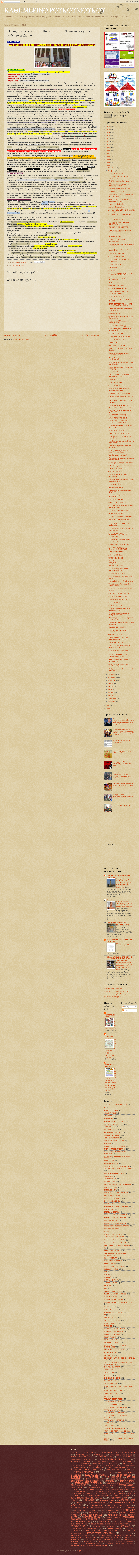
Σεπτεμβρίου (112, 677)
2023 (108, 135)
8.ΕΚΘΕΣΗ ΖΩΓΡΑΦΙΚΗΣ (116, 499)
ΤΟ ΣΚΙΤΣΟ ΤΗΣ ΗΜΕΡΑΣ (112, 1404)
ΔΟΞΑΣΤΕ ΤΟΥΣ (109, 1182)
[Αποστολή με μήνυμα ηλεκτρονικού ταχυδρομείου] (35, 262)
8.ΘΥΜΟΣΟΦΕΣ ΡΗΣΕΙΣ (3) (117, 627)
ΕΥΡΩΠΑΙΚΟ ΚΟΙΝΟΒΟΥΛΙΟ (113, 1229)
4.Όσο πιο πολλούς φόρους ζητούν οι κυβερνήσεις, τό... (119, 609)
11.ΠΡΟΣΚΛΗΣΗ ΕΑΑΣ (115, 555)
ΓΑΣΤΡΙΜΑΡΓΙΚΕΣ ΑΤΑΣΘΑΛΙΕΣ (114, 1149)
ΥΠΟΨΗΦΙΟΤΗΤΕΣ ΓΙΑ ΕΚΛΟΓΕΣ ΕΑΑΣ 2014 (119, 1434)
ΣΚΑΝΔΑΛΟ (108, 1375)
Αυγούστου (112, 680)
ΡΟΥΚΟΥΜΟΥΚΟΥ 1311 (115, 219)
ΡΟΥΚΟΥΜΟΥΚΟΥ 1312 (116, 173)
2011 (108, 705)
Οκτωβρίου (111, 674)
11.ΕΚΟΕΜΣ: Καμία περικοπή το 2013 (120, 510)
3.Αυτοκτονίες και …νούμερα (117, 345)
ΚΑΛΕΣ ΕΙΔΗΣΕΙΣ (110, 1263)
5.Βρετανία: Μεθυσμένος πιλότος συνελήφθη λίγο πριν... (118, 354)
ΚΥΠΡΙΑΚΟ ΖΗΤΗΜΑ (111, 1280)
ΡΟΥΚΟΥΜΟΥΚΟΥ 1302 (116, 602)
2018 (108, 150)
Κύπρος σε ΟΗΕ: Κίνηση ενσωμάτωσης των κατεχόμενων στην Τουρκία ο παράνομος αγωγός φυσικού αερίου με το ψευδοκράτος (124, 883)
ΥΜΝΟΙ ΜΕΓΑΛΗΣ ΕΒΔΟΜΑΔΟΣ (115, 1428)
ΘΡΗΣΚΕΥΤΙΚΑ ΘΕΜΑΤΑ (112, 1251)
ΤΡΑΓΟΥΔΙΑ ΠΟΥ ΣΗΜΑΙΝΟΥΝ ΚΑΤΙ (116, 1407)
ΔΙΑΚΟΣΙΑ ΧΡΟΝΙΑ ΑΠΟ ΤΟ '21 (114, 1173)
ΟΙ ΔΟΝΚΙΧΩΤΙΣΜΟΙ (110, 1318)
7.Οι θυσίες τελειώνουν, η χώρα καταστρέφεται (118, 278)
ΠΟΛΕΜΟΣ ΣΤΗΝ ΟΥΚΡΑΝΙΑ (113, 1331)
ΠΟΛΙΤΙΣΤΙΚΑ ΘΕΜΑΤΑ (111, 1340)
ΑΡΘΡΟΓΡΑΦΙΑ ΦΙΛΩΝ (111, 1135)
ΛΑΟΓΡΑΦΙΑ (108, 1285)
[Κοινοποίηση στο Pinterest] (43, 262)
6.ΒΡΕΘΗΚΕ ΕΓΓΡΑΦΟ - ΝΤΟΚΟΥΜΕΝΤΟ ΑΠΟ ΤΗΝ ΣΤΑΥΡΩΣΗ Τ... (117, 534)
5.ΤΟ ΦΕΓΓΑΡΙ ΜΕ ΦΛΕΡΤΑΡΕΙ (118, 227)
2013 (108, 165)
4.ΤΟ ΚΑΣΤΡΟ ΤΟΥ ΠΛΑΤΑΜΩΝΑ (119, 393)
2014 (108, 162)
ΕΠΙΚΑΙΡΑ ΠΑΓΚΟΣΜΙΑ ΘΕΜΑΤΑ (115, 1223)
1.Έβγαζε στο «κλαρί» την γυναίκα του (120, 516)
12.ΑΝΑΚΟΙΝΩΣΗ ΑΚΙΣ (115, 382)
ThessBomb (111, 900)
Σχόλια (126, 1010)
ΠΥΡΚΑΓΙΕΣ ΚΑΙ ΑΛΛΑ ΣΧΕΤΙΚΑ (115, 1350)
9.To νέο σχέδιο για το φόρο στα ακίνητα (120, 463)
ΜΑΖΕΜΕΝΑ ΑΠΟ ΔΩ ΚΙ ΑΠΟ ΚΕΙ (115, 1294)
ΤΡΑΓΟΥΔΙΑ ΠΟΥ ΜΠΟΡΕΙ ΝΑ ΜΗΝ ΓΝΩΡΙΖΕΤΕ (102, 1539)
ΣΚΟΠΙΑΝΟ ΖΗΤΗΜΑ (111, 1383)
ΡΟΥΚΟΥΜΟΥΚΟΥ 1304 (116, 513)
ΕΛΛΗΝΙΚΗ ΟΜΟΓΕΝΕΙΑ (112, 1201)
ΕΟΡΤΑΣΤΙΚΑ (108, 1209)
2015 (108, 159)
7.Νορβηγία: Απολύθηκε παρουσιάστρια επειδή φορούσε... (120, 321)
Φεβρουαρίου (112, 698)
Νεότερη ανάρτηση (12, 335)
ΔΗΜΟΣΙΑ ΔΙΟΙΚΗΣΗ (111, 1163)
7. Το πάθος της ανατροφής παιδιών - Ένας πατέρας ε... (119, 540)
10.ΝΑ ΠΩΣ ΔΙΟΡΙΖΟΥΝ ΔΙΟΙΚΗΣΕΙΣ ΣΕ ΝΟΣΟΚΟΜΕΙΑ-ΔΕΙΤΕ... (121, 375)
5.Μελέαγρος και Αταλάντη (116, 487)
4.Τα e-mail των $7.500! (115, 484)
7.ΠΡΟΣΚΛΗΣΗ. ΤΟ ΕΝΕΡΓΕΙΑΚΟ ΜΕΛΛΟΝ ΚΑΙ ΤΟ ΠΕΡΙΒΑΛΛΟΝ (119, 406)
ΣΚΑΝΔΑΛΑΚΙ (108, 1370)
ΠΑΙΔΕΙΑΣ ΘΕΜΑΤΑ (110, 1323)
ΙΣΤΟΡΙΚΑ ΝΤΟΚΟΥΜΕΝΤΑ (113, 1261)
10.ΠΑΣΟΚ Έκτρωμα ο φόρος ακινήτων (120, 466)
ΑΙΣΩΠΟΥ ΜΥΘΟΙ (110, 1113)
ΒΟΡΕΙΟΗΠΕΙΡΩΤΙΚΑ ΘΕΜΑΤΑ (114, 1146)
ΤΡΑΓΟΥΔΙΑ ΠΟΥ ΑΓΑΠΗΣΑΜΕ (114, 1413)
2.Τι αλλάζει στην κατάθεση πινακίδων (120, 181)
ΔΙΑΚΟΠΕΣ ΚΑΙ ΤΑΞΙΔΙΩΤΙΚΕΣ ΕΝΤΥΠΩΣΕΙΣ (119, 1169)
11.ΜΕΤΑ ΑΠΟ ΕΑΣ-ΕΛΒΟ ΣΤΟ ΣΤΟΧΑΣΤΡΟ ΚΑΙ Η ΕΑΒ (118, 292)
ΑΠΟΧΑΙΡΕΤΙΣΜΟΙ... (111, 1130)
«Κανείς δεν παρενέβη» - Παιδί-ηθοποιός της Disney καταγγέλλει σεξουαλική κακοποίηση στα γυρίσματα (124, 904)
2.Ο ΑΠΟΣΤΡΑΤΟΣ (114, 342)
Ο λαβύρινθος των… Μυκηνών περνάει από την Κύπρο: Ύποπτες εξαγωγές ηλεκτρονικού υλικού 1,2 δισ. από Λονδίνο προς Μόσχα (124, 965)
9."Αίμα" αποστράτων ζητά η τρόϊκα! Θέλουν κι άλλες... (119, 329)
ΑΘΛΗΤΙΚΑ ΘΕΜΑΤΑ (111, 1110)
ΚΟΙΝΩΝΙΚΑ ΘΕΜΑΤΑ (111, 1269)
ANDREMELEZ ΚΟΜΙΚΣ (110, 1016)
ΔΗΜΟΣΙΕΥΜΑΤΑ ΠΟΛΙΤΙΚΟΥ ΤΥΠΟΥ (116, 1166)
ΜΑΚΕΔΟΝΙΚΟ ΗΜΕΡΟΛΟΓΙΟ (114, 1299)
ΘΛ (105, 1248)
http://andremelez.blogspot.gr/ (113, 988)
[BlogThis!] (37, 262)
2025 (108, 129)
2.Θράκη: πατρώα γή (114, 264)
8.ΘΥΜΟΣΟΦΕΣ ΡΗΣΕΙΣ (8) (117, 326)
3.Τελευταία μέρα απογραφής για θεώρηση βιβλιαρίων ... (118, 184)
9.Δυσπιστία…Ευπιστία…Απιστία (118, 593)
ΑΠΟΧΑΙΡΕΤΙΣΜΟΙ (110, 1127)
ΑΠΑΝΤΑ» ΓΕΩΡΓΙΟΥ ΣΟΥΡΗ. (114, 1124)
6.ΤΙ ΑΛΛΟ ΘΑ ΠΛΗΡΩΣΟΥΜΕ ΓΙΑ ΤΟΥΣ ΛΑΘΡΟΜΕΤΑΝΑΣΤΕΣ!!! (121, 274)
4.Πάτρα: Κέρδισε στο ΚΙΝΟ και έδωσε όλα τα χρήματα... (120, 524)
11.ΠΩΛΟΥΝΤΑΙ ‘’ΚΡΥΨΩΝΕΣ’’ (118, 599)
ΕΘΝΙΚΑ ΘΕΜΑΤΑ (110, 1190)
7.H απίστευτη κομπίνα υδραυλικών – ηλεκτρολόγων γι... (120, 660)
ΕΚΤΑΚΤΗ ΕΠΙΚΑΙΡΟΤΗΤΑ (113, 1195)
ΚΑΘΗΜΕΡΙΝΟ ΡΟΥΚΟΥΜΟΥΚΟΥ (55, 10)
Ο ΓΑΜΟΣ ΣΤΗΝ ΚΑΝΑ (123, 924)
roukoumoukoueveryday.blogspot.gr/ (115, 994)
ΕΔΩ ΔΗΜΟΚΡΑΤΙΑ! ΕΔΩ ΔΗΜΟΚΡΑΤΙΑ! (117, 1184)
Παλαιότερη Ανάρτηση (90, 335)
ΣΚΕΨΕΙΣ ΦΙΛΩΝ (110, 1381)
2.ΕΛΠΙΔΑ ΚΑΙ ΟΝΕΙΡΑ (115, 565)
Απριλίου (111, 692)
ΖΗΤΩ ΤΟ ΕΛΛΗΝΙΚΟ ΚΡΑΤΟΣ (114, 1237)
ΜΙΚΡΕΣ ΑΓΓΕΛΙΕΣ (110, 1307)
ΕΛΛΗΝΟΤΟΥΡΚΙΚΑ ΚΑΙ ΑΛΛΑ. (114, 1204)
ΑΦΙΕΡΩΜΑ (108, 1143)
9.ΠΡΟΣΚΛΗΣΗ (113, 372)
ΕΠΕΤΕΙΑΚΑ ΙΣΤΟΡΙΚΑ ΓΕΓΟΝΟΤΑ (115, 1215)
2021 (108, 141)
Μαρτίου (111, 695)
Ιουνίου (110, 686)
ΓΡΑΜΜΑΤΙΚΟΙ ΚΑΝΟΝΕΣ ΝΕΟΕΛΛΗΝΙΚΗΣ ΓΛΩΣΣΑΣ (119, 1466)
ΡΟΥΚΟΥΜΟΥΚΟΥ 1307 (116, 385)
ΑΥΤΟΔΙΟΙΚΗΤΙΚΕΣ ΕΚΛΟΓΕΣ (114, 1141)
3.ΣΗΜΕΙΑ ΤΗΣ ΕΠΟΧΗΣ (116, 605)
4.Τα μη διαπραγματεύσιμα (116, 573)
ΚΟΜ (106, 1272)
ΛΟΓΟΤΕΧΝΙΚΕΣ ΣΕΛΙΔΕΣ (113, 1291)
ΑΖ (105, 1107)
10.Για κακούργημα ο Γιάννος (117, 207)
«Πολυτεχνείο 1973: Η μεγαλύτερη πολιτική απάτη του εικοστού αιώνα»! (123, 796)
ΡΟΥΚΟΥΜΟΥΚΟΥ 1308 (116, 339)
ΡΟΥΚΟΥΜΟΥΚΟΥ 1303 (116, 558)
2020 (108, 144)
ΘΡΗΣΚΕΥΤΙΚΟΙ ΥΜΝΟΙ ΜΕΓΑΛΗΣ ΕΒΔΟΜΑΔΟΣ (110, 1493)
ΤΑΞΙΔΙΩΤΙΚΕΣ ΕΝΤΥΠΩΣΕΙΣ (113, 1399)
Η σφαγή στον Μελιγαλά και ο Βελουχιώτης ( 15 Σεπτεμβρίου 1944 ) (122, 763)
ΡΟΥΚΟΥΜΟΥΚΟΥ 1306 (116, 430)
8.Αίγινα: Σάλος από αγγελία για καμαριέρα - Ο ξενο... (118, 200)
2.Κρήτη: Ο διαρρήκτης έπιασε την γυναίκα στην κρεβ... (118, 520)
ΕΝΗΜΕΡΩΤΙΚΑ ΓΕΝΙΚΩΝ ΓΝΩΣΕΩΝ (116, 1206)
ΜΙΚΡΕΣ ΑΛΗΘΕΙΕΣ (110, 1309)
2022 (108, 138)
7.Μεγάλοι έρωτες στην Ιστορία (117, 455)
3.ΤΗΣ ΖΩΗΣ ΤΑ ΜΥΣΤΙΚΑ (116, 642)
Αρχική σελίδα (51, 335)
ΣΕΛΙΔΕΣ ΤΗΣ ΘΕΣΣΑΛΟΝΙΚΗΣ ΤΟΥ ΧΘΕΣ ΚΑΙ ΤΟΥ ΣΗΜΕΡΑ (110, 1524)
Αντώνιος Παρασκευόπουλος (116, 922)
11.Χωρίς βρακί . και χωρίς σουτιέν (119, 336)
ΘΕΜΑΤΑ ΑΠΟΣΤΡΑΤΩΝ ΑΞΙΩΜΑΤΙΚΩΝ (117, 1245)
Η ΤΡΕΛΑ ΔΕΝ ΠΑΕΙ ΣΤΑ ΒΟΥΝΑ (115, 1240)
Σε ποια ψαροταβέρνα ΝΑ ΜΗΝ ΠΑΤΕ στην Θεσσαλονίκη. (123, 752)
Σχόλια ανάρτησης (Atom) (21, 339)
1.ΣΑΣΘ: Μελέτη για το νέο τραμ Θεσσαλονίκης (118, 475)
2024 (108, 132)
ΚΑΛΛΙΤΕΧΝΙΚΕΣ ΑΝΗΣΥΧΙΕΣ (114, 1266)
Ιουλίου (110, 683)
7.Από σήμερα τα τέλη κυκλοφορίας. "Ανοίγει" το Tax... (119, 584)
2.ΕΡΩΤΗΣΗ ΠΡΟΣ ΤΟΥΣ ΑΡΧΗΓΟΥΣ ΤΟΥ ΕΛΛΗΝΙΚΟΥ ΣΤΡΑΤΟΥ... (120, 304)
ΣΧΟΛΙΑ (107, 1396)
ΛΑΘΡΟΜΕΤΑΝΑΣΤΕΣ (111, 1283)
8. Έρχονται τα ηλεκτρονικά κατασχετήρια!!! (116, 240)
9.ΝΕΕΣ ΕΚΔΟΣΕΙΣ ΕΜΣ (116, 285)
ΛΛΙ (105, 1288)
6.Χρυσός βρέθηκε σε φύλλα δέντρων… (120, 581)
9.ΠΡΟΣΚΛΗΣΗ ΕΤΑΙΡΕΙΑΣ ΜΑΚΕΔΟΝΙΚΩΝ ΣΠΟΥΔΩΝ (117, 548)
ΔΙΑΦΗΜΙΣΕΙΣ (108, 1176)
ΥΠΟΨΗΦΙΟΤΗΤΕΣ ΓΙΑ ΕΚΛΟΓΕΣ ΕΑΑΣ (117, 1431)
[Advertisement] (115, 828)
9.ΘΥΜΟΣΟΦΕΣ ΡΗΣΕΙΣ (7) (117, 415)
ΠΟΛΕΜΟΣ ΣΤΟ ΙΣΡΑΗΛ (112, 1334)
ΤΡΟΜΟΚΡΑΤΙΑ (109, 1423)
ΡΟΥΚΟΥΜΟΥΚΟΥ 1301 (116, 635)
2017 (108, 153)
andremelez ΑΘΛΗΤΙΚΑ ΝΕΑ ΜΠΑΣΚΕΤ (117, 991)
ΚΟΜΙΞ (106, 1274)
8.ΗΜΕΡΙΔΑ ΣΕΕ (113, 282)
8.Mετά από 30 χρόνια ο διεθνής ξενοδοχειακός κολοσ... (118, 665)
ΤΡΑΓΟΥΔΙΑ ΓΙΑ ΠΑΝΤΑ (112, 1410)
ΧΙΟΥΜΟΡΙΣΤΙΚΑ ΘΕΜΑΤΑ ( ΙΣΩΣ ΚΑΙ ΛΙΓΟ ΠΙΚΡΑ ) (90, 1545)
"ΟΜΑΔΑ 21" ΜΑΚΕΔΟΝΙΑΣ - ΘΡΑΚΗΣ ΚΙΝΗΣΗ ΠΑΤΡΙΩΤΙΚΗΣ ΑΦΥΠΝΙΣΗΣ (119, 958)
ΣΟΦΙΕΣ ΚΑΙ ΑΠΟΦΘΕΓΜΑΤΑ (113, 1391)
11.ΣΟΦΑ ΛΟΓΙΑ (113, 379)
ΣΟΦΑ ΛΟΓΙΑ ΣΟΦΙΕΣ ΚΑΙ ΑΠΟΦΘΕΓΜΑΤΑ (118, 1386)
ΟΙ (105, 1315)
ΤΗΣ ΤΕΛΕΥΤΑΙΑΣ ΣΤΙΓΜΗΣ (113, 1402)
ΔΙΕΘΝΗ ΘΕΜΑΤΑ (110, 1179)
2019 (108, 147)
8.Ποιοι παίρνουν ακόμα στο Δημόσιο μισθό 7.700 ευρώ (119, 411)
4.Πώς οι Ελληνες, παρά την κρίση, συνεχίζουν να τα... (119, 646)
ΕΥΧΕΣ (106, 1231)
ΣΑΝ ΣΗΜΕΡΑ (108, 1355)
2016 (108, 156)
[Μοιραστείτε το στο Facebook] (41, 262)
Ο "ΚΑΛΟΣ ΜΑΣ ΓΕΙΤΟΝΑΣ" (113, 1312)
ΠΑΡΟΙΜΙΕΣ (108, 1326)
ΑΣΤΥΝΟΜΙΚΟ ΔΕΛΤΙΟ (111, 1138)
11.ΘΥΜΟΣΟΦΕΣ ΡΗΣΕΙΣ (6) (117, 469)
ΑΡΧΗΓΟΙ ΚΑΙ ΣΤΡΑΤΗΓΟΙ (121, 805)
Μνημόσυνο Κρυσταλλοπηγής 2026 (123, 944)
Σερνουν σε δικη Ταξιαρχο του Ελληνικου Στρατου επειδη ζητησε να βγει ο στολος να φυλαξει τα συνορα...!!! (123, 721)
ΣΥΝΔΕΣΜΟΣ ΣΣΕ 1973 (109, 1037)
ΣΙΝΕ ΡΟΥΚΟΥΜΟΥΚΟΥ (112, 1367)
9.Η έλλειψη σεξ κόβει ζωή (116, 204)
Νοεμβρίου (111, 171)
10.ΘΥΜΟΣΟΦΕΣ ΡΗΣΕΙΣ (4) (117, 552)
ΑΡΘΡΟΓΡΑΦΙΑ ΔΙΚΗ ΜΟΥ (113, 1132)
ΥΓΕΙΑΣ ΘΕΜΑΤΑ (110, 1425)
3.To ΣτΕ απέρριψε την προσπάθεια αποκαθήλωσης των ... (119, 569)
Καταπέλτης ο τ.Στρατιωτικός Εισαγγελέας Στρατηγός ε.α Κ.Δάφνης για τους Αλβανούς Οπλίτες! (122, 775)
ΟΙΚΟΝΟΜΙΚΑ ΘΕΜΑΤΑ (112, 1320)
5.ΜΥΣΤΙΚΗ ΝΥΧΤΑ (114, 313)
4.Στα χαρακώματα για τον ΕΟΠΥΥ (119, 188)
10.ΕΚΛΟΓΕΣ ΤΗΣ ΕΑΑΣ (116, 333)
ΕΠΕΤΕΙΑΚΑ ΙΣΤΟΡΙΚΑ (111, 1212)
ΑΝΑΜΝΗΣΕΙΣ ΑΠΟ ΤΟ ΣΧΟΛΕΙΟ (115, 1121)
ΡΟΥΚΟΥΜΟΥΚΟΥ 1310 (116, 256)
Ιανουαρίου (112, 701)
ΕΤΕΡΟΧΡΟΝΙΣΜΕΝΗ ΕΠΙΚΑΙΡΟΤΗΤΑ (116, 1226)
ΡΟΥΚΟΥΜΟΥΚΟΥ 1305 (116, 472)
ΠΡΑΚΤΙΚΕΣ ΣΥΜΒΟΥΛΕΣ (112, 1342)
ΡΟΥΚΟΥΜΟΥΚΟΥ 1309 (116, 296)
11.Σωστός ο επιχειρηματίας (116, 253)
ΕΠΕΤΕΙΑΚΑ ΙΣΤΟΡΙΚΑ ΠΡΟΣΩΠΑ (115, 1217)
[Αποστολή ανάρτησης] (31, 262)
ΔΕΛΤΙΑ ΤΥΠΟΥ (109, 1160)
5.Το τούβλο (111, 270)
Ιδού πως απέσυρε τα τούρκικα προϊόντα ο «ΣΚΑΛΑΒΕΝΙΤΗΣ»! (123, 784)
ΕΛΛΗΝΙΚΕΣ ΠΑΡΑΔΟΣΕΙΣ (113, 1198)
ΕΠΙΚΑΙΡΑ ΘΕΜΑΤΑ (18, 265)
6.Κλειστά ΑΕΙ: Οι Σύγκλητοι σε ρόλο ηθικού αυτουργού (119, 231)
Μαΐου (110, 689)
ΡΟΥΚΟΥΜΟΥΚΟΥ (110, 1352)
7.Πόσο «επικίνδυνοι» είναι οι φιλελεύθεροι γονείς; (117, 235)
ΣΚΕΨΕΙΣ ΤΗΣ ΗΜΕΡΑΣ (112, 1378)
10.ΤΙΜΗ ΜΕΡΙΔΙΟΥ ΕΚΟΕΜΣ (117, 418)
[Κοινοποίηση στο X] (39, 262)
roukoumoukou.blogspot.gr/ (112, 997)
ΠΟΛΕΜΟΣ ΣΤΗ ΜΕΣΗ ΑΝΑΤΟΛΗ (115, 1329)
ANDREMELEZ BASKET (110, 1065)
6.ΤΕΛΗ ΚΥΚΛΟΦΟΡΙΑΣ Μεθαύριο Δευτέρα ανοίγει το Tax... (119, 655)
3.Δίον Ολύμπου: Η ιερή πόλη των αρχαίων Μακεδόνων (118, 389)
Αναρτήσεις (127, 1007)
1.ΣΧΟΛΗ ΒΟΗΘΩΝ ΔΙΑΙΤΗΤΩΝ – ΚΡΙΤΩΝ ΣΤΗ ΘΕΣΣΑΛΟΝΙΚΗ (119, 638)
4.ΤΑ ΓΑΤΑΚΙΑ (112, 267)
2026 (108, 126)
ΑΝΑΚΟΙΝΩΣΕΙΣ (109, 1116)
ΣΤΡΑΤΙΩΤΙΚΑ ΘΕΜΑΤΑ (112, 1393)
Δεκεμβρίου (112, 168)
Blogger (78, 1551)
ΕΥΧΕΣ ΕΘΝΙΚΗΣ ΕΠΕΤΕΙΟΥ (113, 1234)
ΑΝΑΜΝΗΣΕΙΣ (108, 1118)
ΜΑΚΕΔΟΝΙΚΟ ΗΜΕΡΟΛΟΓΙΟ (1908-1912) (118, 1302)
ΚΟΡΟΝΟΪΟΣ (108, 1277)
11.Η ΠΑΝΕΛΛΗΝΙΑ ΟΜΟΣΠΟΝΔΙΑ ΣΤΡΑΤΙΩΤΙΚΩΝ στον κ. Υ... (119, 421)
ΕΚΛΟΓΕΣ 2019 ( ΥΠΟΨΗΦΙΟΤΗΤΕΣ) (116, 1193)
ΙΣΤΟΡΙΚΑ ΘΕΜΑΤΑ (110, 1258)
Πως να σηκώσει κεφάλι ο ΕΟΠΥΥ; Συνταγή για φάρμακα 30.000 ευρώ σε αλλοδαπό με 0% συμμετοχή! (123, 732)
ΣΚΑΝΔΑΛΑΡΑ (109, 1372)
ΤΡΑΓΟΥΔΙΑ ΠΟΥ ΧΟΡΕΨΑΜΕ (114, 1420)
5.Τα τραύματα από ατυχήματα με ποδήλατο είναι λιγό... (118, 614)
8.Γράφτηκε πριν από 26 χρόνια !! (118, 544)
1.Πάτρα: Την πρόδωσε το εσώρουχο (119, 433)
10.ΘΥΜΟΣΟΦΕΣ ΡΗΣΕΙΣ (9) (117, 288)
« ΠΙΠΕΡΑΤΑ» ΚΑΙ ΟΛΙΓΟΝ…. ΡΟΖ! (115, 1105)
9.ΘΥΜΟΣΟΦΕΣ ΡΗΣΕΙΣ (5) (117, 502)
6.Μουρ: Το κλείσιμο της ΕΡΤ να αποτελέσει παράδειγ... (118, 451)
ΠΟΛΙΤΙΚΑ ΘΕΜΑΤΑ (110, 1337)
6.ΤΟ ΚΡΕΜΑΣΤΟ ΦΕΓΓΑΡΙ (117, 192)
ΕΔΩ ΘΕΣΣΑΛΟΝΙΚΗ (111, 1187)
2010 (108, 708)
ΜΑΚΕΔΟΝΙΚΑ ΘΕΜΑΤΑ (112, 1297)
